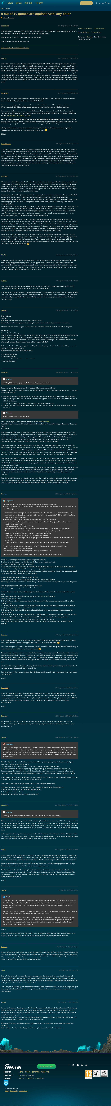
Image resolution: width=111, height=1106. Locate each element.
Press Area (45, 1072)
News (10, 3)
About (21, 1078)
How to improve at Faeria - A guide (18, 115)
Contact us (39, 1078)
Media (19, 3)
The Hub (28, 3)
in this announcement (43, 422)
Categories (88, 28)
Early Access (46, 1066)
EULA (6, 1091)
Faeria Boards (5, 8)
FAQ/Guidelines (99, 28)
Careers (29, 1078)
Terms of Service (84, 32)
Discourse (90, 37)
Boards (31, 1075)
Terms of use (23, 1091)
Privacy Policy (96, 32)
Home (80, 28)
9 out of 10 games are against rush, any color (36, 14)
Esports (39, 3)
